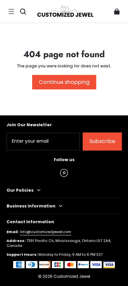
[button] (11, 11)
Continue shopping (64, 82)
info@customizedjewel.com (45, 231)
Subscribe (102, 141)
